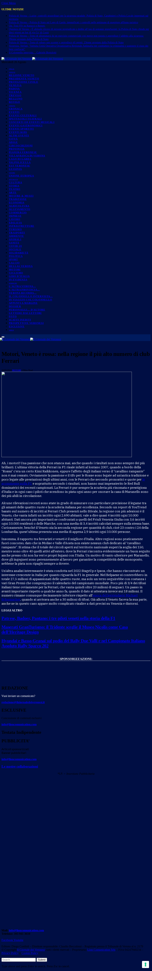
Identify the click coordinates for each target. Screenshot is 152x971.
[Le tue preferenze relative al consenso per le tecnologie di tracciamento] (145, 964)
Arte (12, 192)
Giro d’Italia (19, 276)
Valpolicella (20, 162)
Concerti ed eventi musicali (31, 122)
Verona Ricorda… (23, 293)
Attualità (13, 179)
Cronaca (15, 108)
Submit (42, 959)
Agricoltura (19, 205)
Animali (15, 239)
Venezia (15, 85)
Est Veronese (19, 165)
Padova (14, 88)
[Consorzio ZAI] (76, 678)
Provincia (17, 149)
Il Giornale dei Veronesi (31, 949)
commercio (18, 212)
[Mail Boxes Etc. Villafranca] (76, 664)
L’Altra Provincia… (24, 289)
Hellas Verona (21, 266)
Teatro (14, 189)
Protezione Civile (23, 82)
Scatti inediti (20, 319)
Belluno (15, 98)
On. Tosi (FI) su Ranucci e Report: (27, 25)
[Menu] (2, 336)
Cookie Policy (30, 953)
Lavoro (14, 219)
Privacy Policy (10, 953)
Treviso (15, 95)
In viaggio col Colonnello (30, 299)
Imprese (15, 216)
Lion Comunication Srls (101, 949)
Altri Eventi (19, 135)
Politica (16, 256)
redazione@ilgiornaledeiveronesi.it (23, 702)
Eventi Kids (18, 132)
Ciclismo (16, 272)
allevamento (19, 209)
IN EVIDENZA (18, 279)
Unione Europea (21, 175)
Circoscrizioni (21, 145)
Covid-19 (15, 246)
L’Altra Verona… (22, 286)
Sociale (15, 249)
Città (13, 138)
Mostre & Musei (21, 195)
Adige (13, 142)
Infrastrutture (21, 226)
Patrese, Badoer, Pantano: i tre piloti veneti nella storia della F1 (58, 618)
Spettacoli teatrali (25, 118)
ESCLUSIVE (17, 326)
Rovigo (14, 102)
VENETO (12, 72)
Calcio (14, 262)
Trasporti (17, 232)
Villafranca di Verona (27, 155)
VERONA (12, 106)
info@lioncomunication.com (19, 724)
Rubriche (13, 283)
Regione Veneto (21, 75)
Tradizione (18, 199)
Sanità (14, 242)
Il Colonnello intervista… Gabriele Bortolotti (32, 52)
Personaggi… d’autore (27, 309)
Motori (15, 269)
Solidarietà (18, 252)
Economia (16, 202)
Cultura (15, 182)
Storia (14, 185)
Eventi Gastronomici (26, 125)
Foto (13, 316)
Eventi (14, 112)
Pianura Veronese (23, 152)
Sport (13, 259)
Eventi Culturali (23, 115)
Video (11, 330)
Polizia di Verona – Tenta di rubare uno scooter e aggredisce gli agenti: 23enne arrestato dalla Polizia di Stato (66, 42)
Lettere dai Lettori (25, 313)
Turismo (15, 229)
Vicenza (15, 92)
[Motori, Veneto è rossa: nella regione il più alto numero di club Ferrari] (66, 456)
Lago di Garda (20, 159)
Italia (11, 69)
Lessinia (15, 169)
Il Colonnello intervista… (31, 296)
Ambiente (16, 236)
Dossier (15, 306)
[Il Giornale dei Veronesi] (32, 58)
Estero (12, 173)
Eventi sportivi (21, 128)
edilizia (15, 222)
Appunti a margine (23, 303)
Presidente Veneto (24, 78)
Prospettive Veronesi (26, 323)
